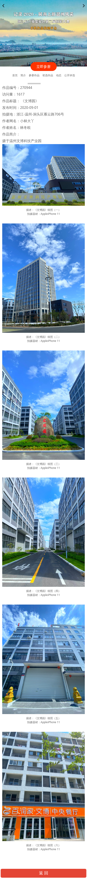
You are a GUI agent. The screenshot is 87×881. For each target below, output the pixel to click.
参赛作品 (34, 75)
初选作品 (47, 75)
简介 (23, 75)
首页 (15, 75)
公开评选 (69, 75)
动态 (58, 75)
